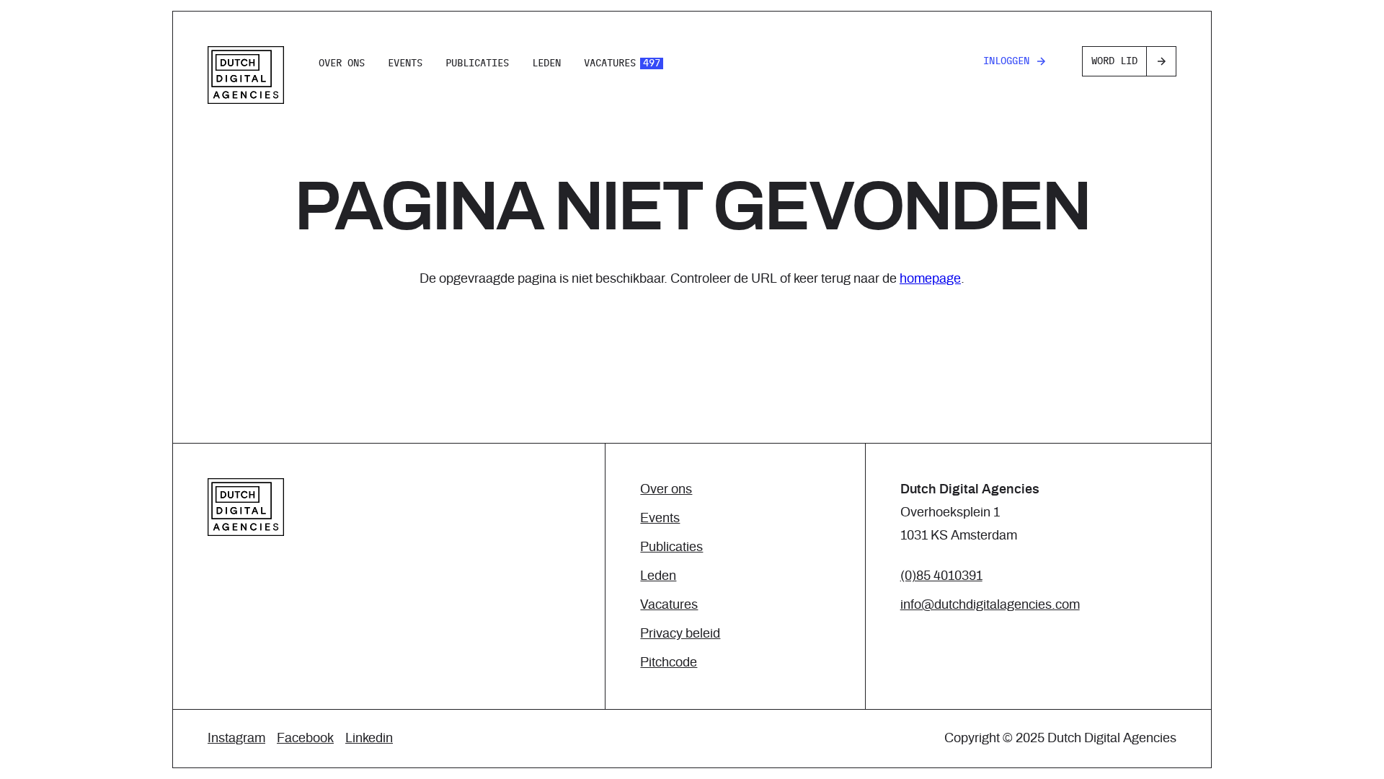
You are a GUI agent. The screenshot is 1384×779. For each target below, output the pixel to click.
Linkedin (369, 738)
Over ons (342, 63)
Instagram (236, 738)
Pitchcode (668, 662)
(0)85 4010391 (941, 576)
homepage (930, 279)
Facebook (305, 738)
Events (405, 63)
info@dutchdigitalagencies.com (990, 605)
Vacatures (622, 63)
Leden (546, 63)
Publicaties (477, 63)
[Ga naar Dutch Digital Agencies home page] (246, 75)
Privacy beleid (680, 634)
